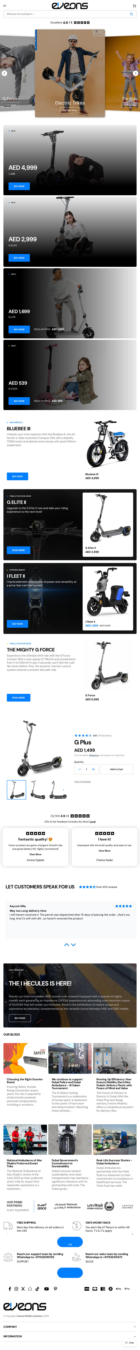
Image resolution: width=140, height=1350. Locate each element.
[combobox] (70, 14)
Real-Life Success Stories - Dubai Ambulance (114, 1162)
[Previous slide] (4, 73)
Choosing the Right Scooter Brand (25, 1080)
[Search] (132, 14)
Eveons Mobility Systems (29, 1316)
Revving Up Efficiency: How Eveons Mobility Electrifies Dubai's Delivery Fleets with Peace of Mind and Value (114, 1083)
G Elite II (90, 548)
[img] (87, 887)
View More (35, 854)
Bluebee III (91, 474)
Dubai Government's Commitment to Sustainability (65, 1163)
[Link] (70, 160)
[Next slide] (135, 73)
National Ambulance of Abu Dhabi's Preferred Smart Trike (24, 1163)
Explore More (9, 105)
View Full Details (82, 781)
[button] (5, 6)
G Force (90, 695)
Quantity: (79, 762)
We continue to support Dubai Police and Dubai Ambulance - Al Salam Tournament (67, 1083)
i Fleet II (90, 621)
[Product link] (108, 451)
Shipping (94, 755)
